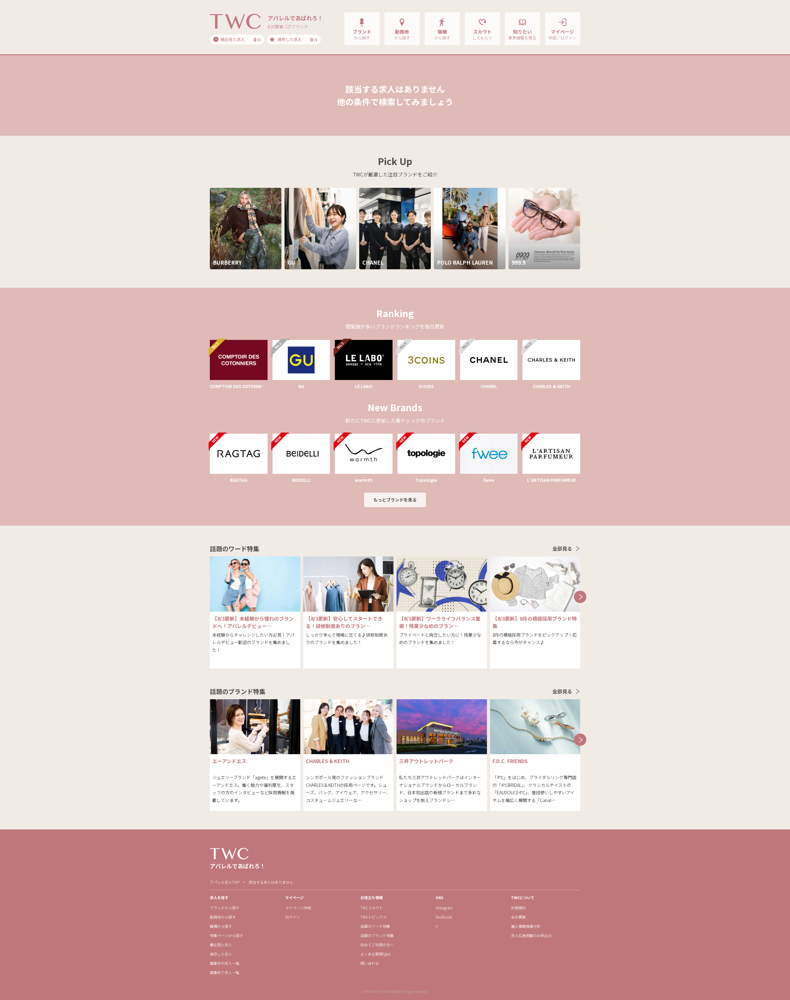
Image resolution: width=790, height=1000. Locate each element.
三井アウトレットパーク (426, 761)
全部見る (562, 548)
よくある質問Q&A (375, 954)
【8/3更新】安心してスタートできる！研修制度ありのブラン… (344, 622)
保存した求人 (221, 954)
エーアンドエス (229, 761)
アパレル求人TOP (224, 882)
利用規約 (518, 907)
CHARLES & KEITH (327, 761)
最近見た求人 (221, 944)
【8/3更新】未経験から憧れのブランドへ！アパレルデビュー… (253, 622)
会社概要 (518, 916)
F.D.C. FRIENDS (510, 761)
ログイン (292, 916)
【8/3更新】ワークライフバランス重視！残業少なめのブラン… (439, 622)
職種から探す (221, 926)
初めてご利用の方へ (377, 944)
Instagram (444, 907)
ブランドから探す (224, 907)
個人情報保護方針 (526, 926)
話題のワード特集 (375, 926)
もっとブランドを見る (395, 500)
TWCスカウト (371, 907)
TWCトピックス (373, 916)
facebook (444, 916)
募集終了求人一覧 (224, 972)
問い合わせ (369, 963)
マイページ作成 (298, 907)
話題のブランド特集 (377, 935)
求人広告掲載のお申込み (531, 935)
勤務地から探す (223, 916)
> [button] (580, 597)
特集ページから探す (226, 935)
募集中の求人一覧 (224, 963)
